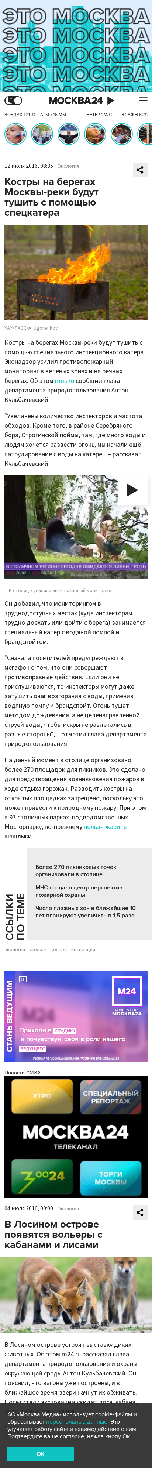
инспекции (83, 949)
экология (14, 949)
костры (59, 949)
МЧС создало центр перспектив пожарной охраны (78, 891)
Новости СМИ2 (22, 1073)
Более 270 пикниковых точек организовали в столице (75, 870)
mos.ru (64, 380)
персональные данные (76, 1421)
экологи (38, 949)
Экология (68, 166)
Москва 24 (76, 101)
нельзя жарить (105, 826)
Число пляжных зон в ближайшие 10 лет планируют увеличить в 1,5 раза (85, 912)
